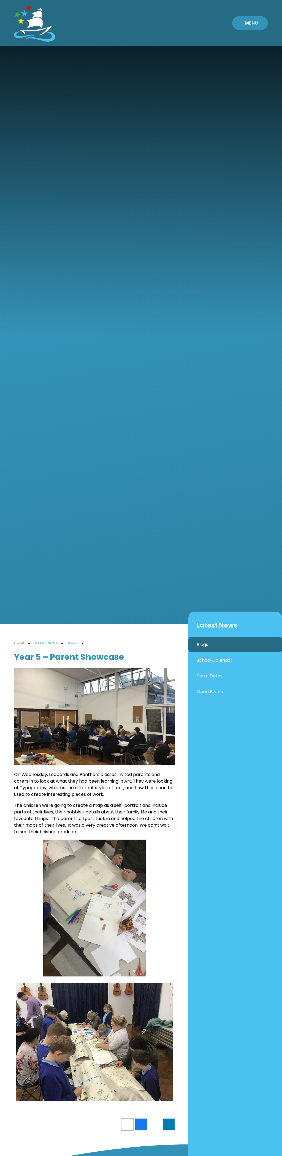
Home (19, 643)
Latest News (45, 643)
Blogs (72, 643)
